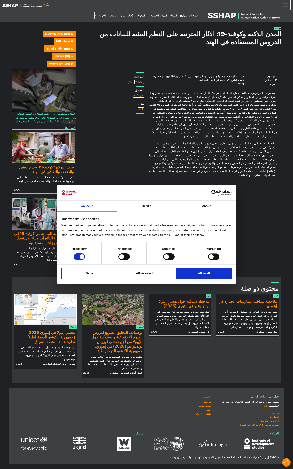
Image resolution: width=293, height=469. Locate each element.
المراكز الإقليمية (159, 15)
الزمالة (173, 15)
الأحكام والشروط (270, 420)
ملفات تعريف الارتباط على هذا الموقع (259, 424)
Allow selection (146, 273)
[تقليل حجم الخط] (50, 5)
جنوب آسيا (138, 95)
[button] (147, 16)
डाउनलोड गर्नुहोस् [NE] (59, 48)
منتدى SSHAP (203, 413)
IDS (265, 405)
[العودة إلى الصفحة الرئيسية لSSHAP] (22, 5)
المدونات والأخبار (136, 15)
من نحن (112, 15)
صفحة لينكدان (203, 405)
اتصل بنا (274, 416)
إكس (208, 409)
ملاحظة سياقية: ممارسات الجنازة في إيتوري (248, 303)
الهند (141, 109)
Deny (89, 273)
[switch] (124, 257)
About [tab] (206, 206)
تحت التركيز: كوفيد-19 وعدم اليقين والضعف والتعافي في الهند (46, 169)
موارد (122, 15)
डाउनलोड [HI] (63, 56)
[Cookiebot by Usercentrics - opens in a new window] (214, 193)
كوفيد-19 (139, 82)
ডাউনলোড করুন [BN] (60, 63)
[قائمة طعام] (285, 5)
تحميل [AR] (63, 41)
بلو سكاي (206, 401)
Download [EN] (58, 33)
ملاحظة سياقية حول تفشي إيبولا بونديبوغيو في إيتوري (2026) (184, 303)
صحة (131, 82)
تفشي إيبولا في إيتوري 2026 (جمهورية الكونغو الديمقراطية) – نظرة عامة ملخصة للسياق (49, 337)
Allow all (204, 273)
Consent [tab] (87, 206)
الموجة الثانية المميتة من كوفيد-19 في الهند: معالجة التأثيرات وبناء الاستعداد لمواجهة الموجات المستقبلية (44, 238)
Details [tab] (146, 206)
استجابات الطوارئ (189, 15)
